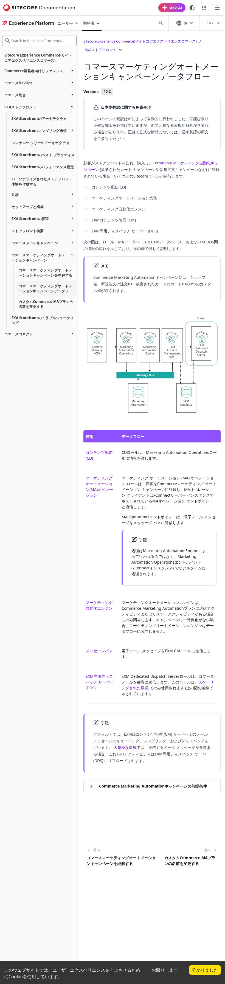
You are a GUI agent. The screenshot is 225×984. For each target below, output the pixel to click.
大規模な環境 (125, 747)
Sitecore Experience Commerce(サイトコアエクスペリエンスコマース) (140, 41)
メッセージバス (99, 650)
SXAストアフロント (100, 49)
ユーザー (65, 23)
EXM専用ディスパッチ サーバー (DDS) (100, 682)
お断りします (165, 970)
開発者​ (88, 23)
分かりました (205, 970)
